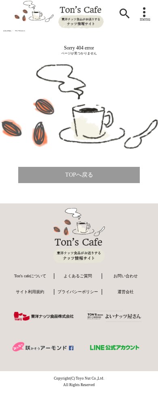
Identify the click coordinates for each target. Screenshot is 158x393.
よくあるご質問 (78, 276)
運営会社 (125, 291)
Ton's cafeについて (30, 276)
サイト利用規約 (30, 291)
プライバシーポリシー (78, 291)
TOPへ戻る (79, 175)
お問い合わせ (125, 276)
